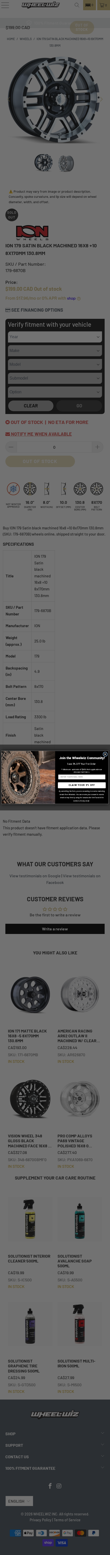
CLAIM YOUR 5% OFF (82, 785)
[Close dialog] (105, 754)
